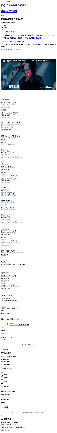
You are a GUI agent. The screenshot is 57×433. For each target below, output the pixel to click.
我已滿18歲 (3, 430)
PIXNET (17, 412)
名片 (5, 29)
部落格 (5, 27)
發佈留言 (3, 339)
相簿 (5, 25)
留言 (13, 319)
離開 (9, 430)
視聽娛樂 (12, 22)
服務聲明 (43, 412)
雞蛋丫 (2, 310)
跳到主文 (3, 15)
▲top (2, 327)
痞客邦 (10, 319)
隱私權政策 (36, 412)
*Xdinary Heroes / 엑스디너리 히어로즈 (19, 325)
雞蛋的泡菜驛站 (9, 11)
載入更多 (3, 330)
